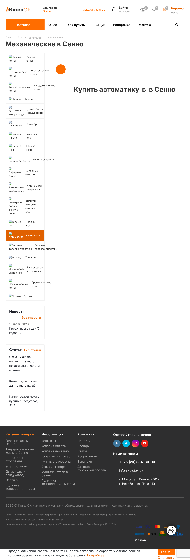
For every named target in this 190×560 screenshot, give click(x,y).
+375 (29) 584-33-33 (137, 462)
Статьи (82, 451)
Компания (85, 434)
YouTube (144, 443)
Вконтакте (117, 443)
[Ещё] (163, 24)
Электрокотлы (16, 466)
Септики (12, 480)
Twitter (126, 443)
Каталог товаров (20, 434)
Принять (166, 551)
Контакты (48, 441)
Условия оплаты (53, 446)
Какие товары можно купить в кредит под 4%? (24, 401)
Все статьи (32, 350)
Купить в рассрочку (56, 461)
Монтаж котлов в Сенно (54, 473)
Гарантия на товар (55, 456)
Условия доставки (55, 451)
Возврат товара (53, 467)
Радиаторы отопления (14, 459)
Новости (84, 441)
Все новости (31, 317)
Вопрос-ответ (88, 456)
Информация (52, 434)
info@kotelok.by (131, 471)
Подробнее (95, 555)
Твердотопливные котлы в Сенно (20, 450)
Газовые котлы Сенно (17, 442)
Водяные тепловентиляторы (20, 486)
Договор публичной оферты (92, 468)
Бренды (83, 446)
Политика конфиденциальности (58, 482)
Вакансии (84, 461)
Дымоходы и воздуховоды (16, 473)
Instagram (135, 443)
